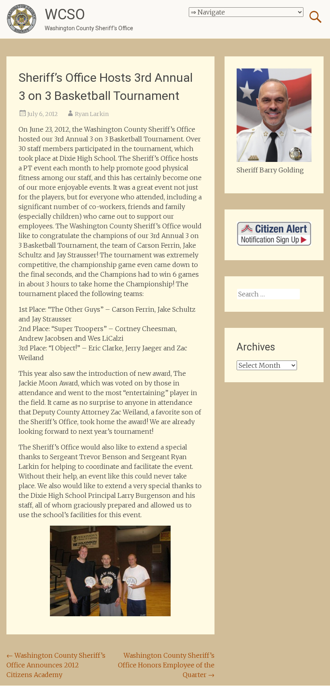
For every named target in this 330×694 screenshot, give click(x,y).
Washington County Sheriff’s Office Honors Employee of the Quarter (166, 665)
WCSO (65, 14)
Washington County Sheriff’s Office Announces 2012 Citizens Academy (55, 665)
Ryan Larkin (92, 114)
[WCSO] (21, 19)
